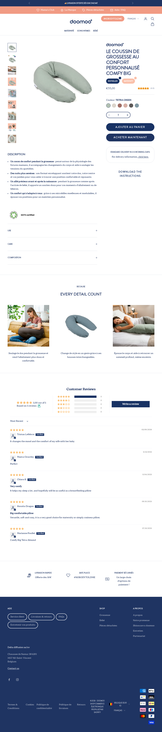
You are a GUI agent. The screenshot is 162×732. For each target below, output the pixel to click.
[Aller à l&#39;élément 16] (12, 93)
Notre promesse (141, 620)
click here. (143, 157)
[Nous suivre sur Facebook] (9, 679)
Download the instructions (130, 174)
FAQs (61, 617)
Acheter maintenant (130, 137)
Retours (81, 705)
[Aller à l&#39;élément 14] (12, 70)
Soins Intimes (83, 30)
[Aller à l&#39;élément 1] (12, 47)
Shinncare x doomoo (143, 626)
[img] (17, 430)
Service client (17, 617)
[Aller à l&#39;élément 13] (12, 58)
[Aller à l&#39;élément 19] (12, 127)
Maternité (69, 30)
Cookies (30, 705)
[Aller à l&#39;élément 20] (12, 138)
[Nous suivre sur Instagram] (17, 679)
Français (132, 18)
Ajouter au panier (130, 127)
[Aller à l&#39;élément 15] (12, 81)
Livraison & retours (41, 617)
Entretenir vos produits (22, 625)
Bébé (95, 30)
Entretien (138, 631)
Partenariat (139, 636)
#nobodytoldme (113, 18)
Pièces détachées (108, 626)
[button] (64, 397)
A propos (138, 615)
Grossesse (105, 615)
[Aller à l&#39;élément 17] (12, 104)
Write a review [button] (130, 404)
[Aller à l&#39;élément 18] (12, 116)
